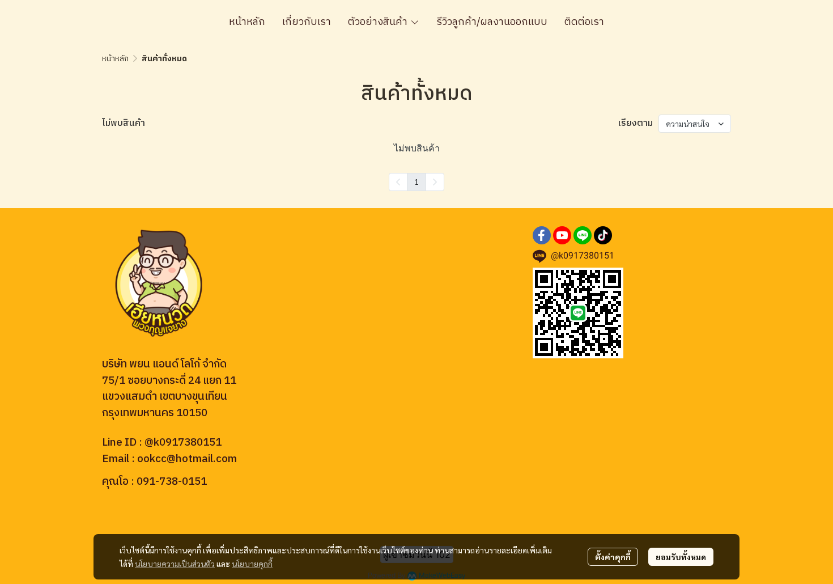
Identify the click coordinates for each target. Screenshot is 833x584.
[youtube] (562, 235)
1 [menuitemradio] (416, 181)
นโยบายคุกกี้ (252, 563)
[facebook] (542, 235)
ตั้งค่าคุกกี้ (613, 557)
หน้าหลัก (115, 58)
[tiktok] (603, 235)
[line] (582, 235)
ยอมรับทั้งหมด (681, 557)
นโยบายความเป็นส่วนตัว (175, 563)
